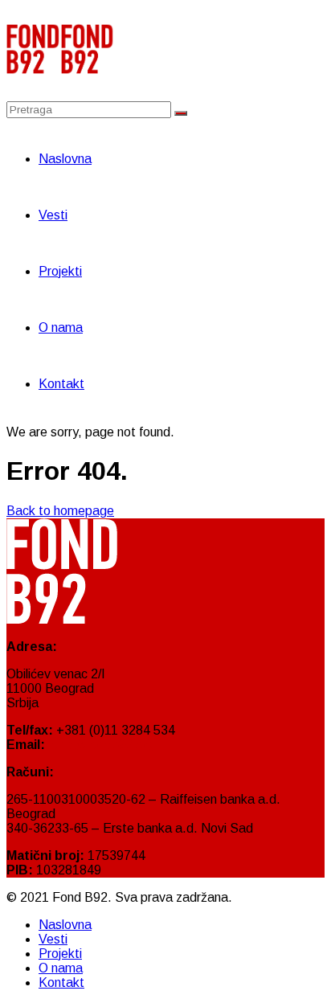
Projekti (60, 271)
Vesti (53, 215)
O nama (61, 327)
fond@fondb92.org (102, 744)
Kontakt (61, 384)
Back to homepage (60, 511)
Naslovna (65, 159)
